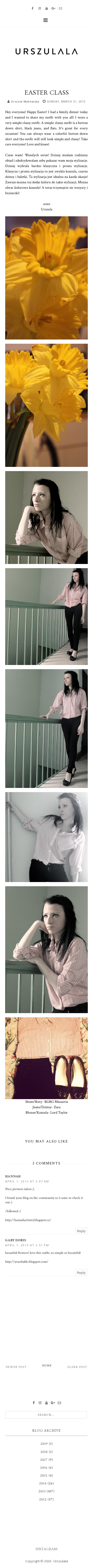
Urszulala (61, 1561)
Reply (81, 1231)
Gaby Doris (15, 1240)
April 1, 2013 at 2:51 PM (27, 1245)
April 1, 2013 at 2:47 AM (27, 1181)
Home (47, 1365)
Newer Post (16, 1367)
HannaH (13, 1176)
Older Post (77, 1367)
